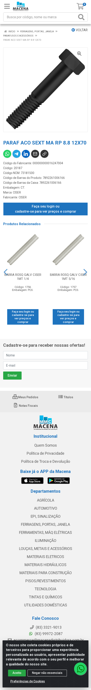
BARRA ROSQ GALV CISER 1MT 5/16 (68, 277)
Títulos (68, 397)
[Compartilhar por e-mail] (35, 154)
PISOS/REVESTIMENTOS (45, 581)
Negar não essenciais (47, 673)
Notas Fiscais (28, 405)
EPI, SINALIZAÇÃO (46, 516)
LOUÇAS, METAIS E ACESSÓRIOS (45, 549)
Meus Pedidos (28, 397)
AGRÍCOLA (45, 500)
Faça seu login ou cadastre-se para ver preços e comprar (45, 208)
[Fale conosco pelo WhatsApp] (80, 668)
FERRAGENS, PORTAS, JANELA (45, 524)
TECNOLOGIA (45, 589)
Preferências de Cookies (27, 681)
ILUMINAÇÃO (45, 541)
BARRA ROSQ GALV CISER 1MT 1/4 (22, 277)
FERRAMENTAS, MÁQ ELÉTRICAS (45, 532)
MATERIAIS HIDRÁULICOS (45, 565)
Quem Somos (45, 445)
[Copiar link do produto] (44, 154)
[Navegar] (5, 272)
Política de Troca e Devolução (45, 461)
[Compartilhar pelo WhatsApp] (7, 154)
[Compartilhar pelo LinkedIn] (26, 154)
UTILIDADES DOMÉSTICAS (45, 605)
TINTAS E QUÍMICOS (45, 597)
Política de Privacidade (45, 453)
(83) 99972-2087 (48, 634)
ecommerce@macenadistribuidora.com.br (48, 640)
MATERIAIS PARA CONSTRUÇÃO (45, 573)
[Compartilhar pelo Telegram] (16, 154)
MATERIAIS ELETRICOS (45, 557)
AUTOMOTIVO (45, 508)
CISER (17, 192)
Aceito (16, 673)
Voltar (81, 30)
